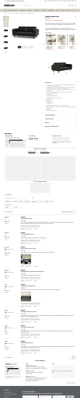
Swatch (31, 47)
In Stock (69, 10)
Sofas (5, 10)
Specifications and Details (51, 126)
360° (19, 47)
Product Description (50, 115)
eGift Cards (73, 0)
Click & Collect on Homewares (10, 371)
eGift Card (6, 389)
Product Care (6, 373)
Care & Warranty (49, 119)
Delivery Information (8, 369)
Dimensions (25, 47)
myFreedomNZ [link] (32, 379)
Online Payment (50, 0)
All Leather (17, 13)
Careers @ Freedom (8, 385)
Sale (74, 10)
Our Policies (6, 391)
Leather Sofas (23, 13)
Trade (61, 0)
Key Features (48, 82)
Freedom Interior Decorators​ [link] (60, 379)
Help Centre (6, 375)
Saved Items (56, 0)
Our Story (6, 382)
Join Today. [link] (31, 383)
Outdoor (44, 10)
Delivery (47, 122)
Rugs (57, 10)
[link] (69, 5)
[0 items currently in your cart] (75, 5)
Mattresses (36, 10)
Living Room (22, 10)
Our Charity (6, 383)
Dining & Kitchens (13, 10)
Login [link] (45, 0)
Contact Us (6, 387)
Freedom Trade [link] (32, 387)
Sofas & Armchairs (10, 13)
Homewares (51, 10)
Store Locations (7, 380)
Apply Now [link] (31, 390)
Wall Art (63, 10)
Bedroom (30, 10)
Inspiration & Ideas (67, 0)
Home (5, 13)
